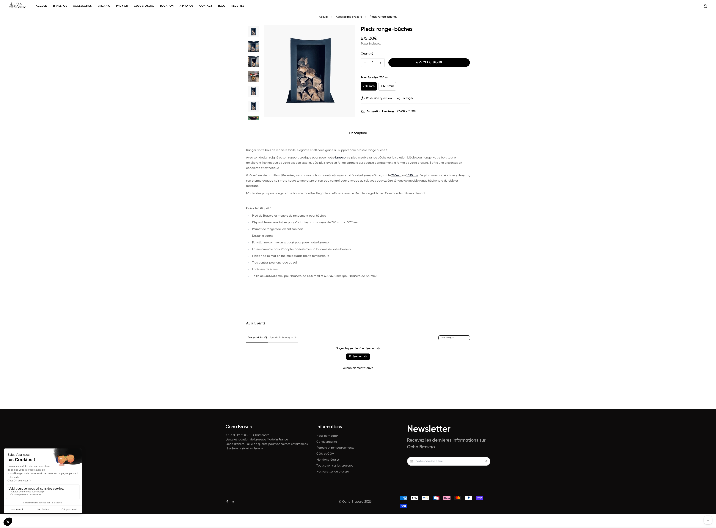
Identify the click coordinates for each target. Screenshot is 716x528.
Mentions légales (328, 459)
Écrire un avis (358, 356)
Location (167, 5)
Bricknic (104, 5)
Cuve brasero (144, 5)
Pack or (122, 5)
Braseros (60, 5)
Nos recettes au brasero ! (333, 471)
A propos (186, 5)
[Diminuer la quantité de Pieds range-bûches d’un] (365, 62)
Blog (221, 5)
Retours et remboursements (335, 447)
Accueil (41, 5)
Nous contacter (327, 436)
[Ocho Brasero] (18, 5)
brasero (340, 157)
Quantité (367, 53)
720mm (396, 175)
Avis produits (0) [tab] (257, 337)
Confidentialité (326, 441)
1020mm (412, 175)
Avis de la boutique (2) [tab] (283, 337)
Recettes (237, 5)
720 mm (369, 86)
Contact (205, 5)
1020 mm (387, 86)
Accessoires (82, 5)
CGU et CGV (325, 453)
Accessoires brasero (349, 16)
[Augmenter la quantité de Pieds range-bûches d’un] (380, 62)
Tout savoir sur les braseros (334, 465)
